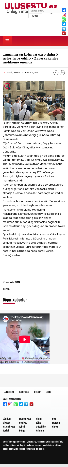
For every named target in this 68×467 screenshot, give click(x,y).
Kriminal (40, 430)
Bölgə (38, 423)
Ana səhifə (9, 392)
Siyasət (6, 423)
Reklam (37, 392)
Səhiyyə (23, 423)
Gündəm (7, 419)
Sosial (6, 430)
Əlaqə (48, 392)
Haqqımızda (24, 392)
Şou (54, 419)
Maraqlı (56, 423)
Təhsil (22, 427)
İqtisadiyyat (9, 427)
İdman (39, 419)
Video (55, 427)
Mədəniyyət (25, 419)
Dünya (22, 430)
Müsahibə (41, 427)
